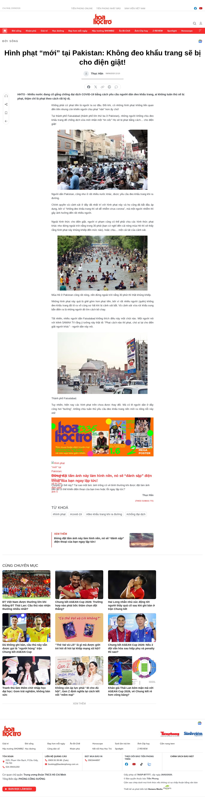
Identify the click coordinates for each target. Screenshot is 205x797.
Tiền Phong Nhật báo (108, 8)
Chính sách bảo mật (182, 756)
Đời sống (16, 31)
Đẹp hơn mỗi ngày (77, 31)
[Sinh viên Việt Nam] (193, 734)
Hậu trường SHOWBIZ (103, 31)
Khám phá (31, 31)
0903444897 (94, 760)
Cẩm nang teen (167, 743)
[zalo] (151, 764)
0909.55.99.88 (55, 760)
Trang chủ (4, 30)
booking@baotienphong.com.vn (63, 764)
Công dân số (53, 748)
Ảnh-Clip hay (141, 31)
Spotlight (172, 31)
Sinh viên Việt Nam (134, 8)
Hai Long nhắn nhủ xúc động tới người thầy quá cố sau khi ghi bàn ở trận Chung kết (131, 605)
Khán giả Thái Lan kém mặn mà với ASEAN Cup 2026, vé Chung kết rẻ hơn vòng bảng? (130, 691)
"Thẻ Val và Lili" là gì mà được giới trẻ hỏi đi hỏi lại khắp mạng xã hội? (77, 646)
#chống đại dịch (136, 514)
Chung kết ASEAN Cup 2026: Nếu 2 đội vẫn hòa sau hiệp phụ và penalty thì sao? (131, 648)
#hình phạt (59, 514)
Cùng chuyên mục (20, 565)
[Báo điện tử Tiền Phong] (170, 734)
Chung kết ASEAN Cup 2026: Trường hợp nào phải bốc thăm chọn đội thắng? (79, 605)
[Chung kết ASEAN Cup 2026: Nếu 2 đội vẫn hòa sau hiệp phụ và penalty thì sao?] (132, 627)
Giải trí (44, 31)
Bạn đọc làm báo (20, 789)
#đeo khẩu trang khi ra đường (104, 514)
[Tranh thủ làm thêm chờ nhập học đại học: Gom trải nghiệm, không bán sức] (26, 670)
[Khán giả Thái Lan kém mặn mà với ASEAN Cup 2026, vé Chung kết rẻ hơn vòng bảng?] (132, 670)
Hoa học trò (11, 731)
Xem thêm (200, 30)
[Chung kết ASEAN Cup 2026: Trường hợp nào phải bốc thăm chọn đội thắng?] (79, 584)
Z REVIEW (158, 31)
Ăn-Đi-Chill (124, 31)
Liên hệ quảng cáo (56, 756)
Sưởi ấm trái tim (122, 743)
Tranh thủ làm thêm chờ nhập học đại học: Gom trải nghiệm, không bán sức (26, 691)
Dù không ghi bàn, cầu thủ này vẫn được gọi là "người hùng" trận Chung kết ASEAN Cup (24, 648)
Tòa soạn (7, 756)
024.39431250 (13, 767)
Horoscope (187, 31)
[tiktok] (143, 764)
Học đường (58, 31)
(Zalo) (66, 760)
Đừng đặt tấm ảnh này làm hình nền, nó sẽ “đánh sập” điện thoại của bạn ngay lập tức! (89, 540)
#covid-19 (76, 514)
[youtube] (201, 8)
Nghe (6, 96)
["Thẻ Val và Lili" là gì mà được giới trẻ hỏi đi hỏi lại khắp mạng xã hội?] (79, 627)
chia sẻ (89, 87)
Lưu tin (6, 113)
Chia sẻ (6, 104)
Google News (200, 41)
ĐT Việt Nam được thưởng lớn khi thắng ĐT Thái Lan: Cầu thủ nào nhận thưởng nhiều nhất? (26, 605)
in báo (109, 87)
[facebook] (195, 8)
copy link (102, 87)
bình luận (116, 87)
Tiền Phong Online (82, 8)
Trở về (6, 121)
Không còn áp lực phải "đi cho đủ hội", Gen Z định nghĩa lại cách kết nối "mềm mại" (77, 691)
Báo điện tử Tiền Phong (102, 19)
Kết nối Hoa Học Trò (102, 748)
